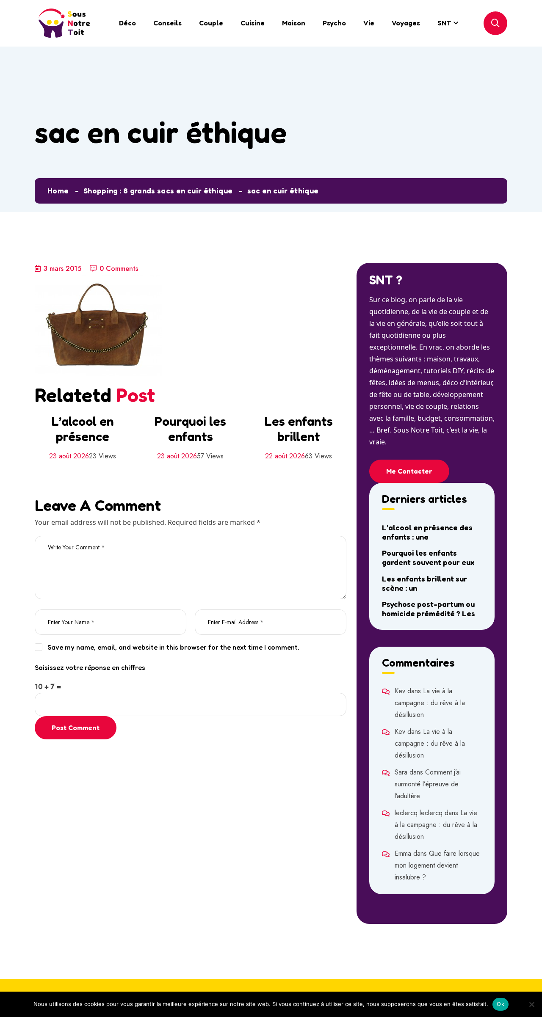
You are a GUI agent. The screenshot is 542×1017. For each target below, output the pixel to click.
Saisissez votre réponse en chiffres (90, 667)
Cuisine (253, 23)
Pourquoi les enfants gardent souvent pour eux (428, 557)
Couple (211, 23)
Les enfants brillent (298, 428)
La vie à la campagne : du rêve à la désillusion (430, 702)
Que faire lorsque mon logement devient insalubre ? (437, 865)
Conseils (167, 23)
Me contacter (409, 471)
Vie (368, 23)
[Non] (531, 1004)
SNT (444, 23)
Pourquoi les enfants (190, 428)
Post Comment (76, 727)
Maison (293, 23)
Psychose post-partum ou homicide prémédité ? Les (428, 608)
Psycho (334, 23)
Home (58, 190)
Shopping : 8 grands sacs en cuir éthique (157, 190)
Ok (500, 1003)
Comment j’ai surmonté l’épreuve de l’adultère (428, 784)
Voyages (406, 23)
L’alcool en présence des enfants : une (427, 532)
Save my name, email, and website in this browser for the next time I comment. (173, 647)
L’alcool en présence (82, 428)
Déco (127, 23)
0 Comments (119, 268)
